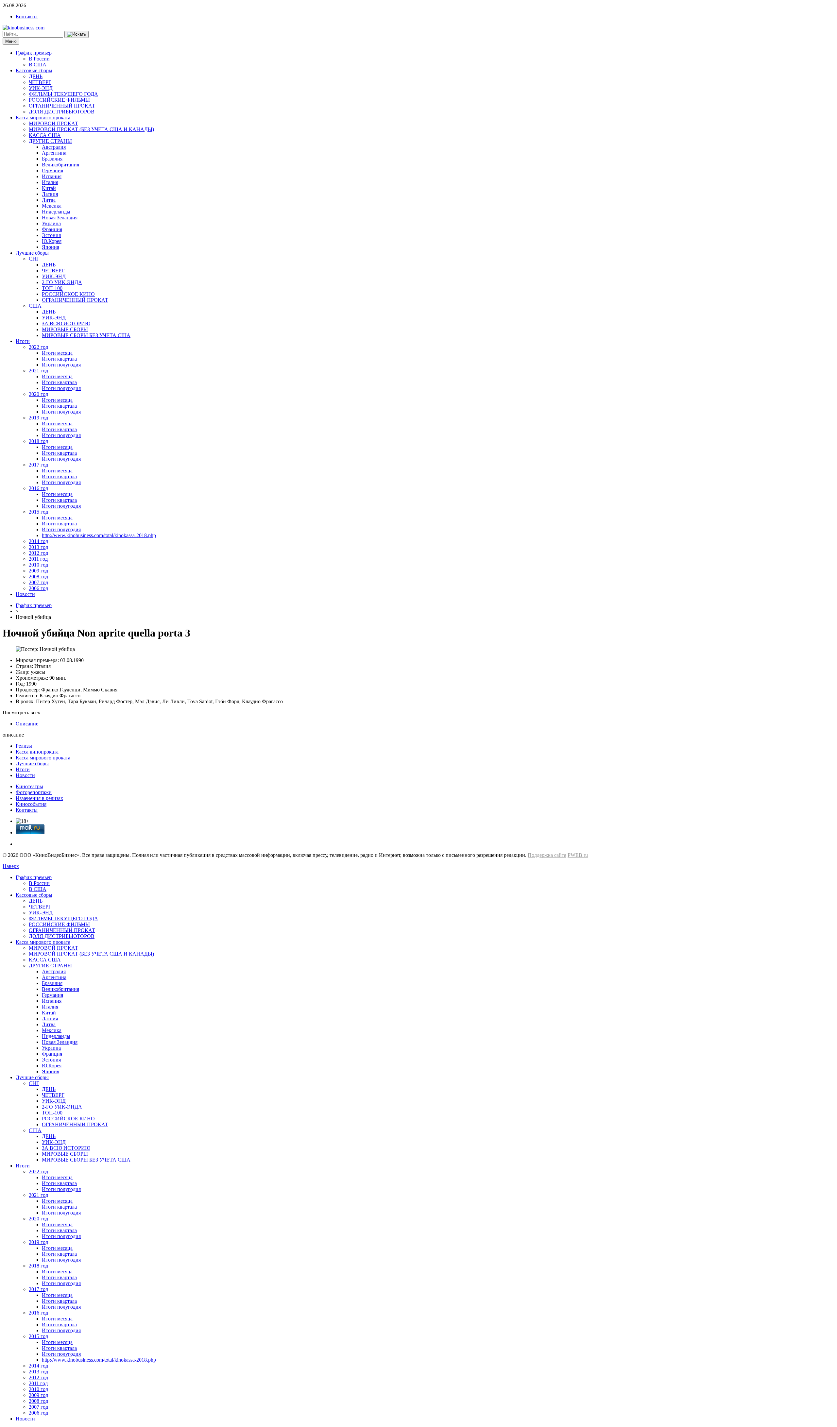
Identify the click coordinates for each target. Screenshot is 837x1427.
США (35, 306)
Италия (50, 182)
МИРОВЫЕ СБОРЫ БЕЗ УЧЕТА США (86, 335)
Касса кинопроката (37, 752)
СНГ (34, 259)
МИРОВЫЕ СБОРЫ (65, 329)
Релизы (24, 746)
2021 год (38, 370)
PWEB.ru (578, 855)
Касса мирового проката (43, 117)
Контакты (27, 16)
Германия (52, 170)
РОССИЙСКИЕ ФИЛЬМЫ (59, 100)
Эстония (51, 235)
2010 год (38, 565)
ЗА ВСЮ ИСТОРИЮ (66, 323)
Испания (51, 176)
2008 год (38, 576)
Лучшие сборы (32, 253)
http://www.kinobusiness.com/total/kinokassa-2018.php (99, 535)
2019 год (38, 417)
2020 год (38, 394)
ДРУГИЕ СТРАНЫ (50, 141)
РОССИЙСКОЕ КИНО (68, 294)
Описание (27, 723)
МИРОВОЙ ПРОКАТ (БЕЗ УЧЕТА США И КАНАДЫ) (91, 129)
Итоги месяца (57, 353)
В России (39, 58)
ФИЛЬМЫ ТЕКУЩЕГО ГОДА (63, 94)
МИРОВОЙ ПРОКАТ (53, 123)
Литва (49, 200)
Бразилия (52, 158)
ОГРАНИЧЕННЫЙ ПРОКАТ (62, 106)
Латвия (50, 194)
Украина (51, 223)
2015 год (38, 512)
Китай (49, 188)
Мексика (51, 206)
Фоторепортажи (34, 792)
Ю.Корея (51, 241)
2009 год (38, 570)
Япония (50, 247)
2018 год (38, 441)
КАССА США (45, 135)
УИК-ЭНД (41, 88)
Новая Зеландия (59, 217)
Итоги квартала (59, 359)
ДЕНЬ (36, 76)
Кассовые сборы (34, 70)
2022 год (38, 347)
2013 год (38, 547)
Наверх (11, 866)
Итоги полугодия (61, 364)
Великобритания (60, 164)
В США (37, 64)
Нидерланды (56, 211)
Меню (11, 41)
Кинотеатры (29, 786)
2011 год (38, 559)
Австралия (54, 147)
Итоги (23, 341)
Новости (25, 594)
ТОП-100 (52, 288)
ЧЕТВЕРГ (40, 82)
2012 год (38, 553)
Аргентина (54, 153)
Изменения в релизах (39, 798)
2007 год (38, 582)
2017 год (38, 464)
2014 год (38, 541)
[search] (76, 34)
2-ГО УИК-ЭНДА (62, 282)
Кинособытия (31, 804)
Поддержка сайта (547, 855)
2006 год (38, 588)
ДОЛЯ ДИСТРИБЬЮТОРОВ (61, 111)
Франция (52, 229)
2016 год (38, 488)
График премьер (34, 53)
